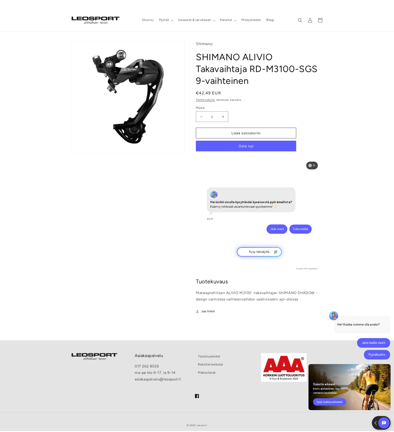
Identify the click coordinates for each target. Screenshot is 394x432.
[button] (165, 20)
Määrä (200, 107)
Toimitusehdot (209, 356)
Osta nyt (246, 146)
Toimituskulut (205, 99)
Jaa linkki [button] (208, 311)
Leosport (202, 425)
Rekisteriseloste (210, 364)
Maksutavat (207, 373)
